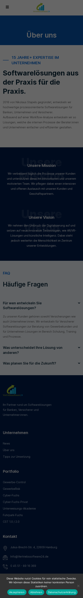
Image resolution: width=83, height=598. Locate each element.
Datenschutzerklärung (62, 592)
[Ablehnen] (78, 586)
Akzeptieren (17, 592)
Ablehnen (36, 592)
